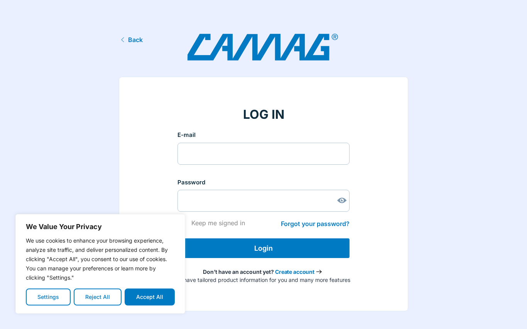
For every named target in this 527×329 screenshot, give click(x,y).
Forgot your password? (315, 224)
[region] (100, 264)
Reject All (97, 297)
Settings (48, 297)
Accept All (149, 297)
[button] (509, 314)
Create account (294, 271)
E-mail (186, 134)
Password (191, 182)
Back (135, 40)
